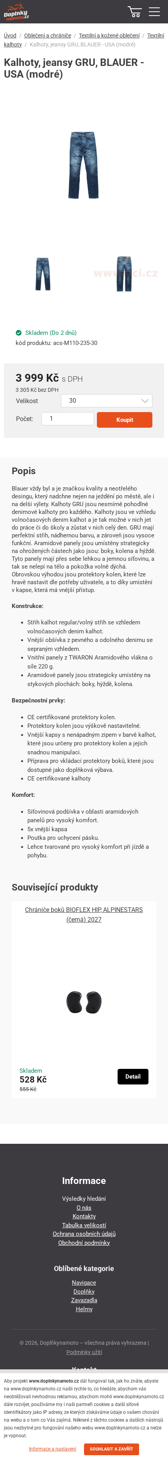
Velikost (27, 401)
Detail (133, 1076)
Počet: (24, 419)
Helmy (84, 1309)
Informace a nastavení (52, 1449)
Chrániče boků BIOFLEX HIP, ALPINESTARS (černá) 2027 (84, 914)
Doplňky (84, 1291)
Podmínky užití (84, 1352)
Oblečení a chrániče (47, 35)
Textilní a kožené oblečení (109, 35)
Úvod (10, 35)
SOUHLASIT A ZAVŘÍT (111, 1449)
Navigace (84, 1282)
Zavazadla (84, 1300)
